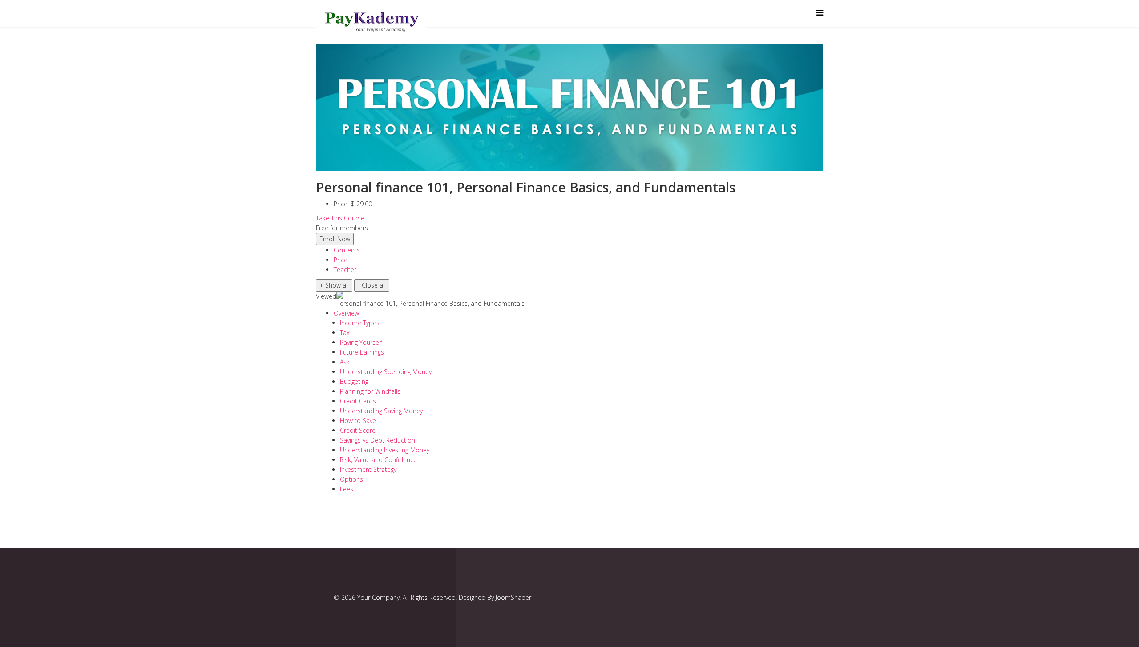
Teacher (345, 269)
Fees (346, 489)
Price (340, 260)
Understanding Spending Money (386, 371)
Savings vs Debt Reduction (377, 440)
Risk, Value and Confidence (378, 459)
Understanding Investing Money (384, 450)
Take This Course (340, 218)
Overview (346, 313)
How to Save (358, 420)
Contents (347, 250)
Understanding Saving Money (381, 411)
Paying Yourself (361, 342)
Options (351, 479)
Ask (345, 362)
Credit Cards (358, 401)
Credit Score (358, 430)
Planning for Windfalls (370, 391)
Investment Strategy (368, 469)
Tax (345, 332)
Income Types (360, 323)
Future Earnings (362, 352)
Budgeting (354, 381)
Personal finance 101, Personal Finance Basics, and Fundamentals (430, 303)
